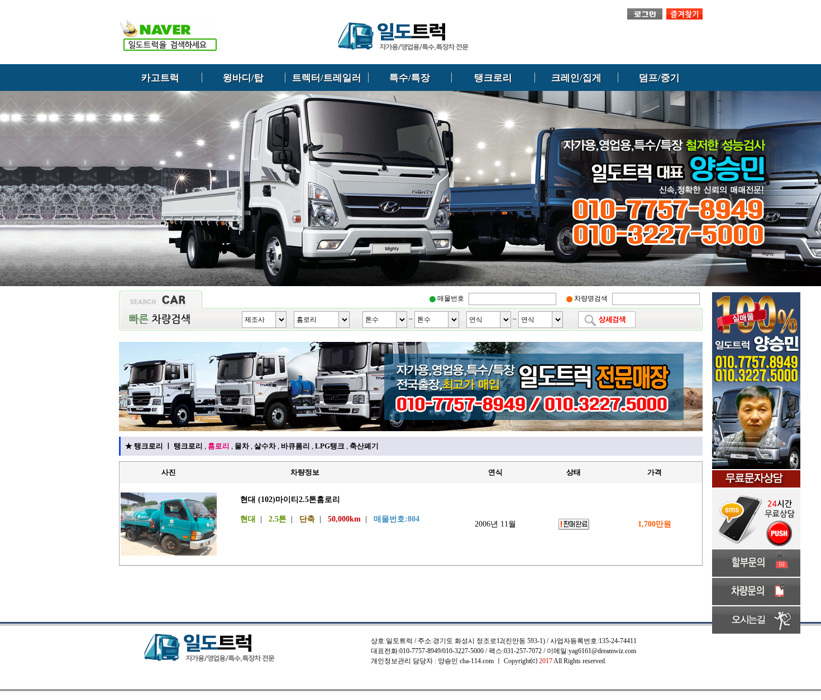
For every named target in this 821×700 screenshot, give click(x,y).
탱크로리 (493, 78)
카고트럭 (160, 78)
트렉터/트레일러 (326, 78)
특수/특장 (409, 78)
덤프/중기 (659, 78)
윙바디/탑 (243, 78)
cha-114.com (477, 661)
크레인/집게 (576, 78)
